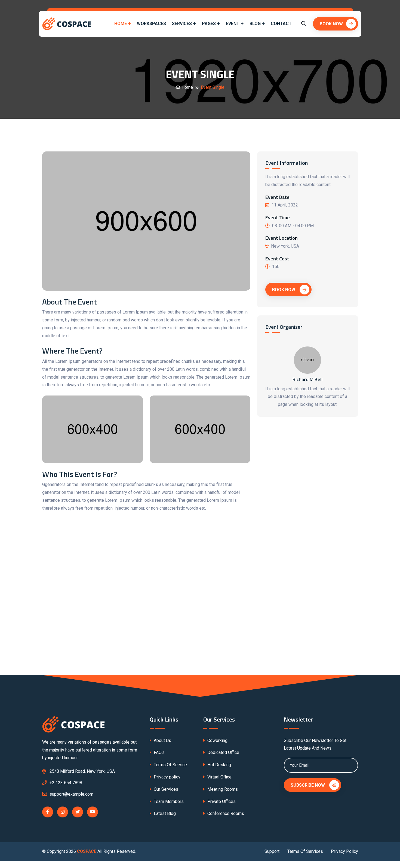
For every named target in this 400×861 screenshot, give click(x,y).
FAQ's (159, 752)
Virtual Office (219, 777)
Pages (209, 23)
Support (271, 851)
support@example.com (71, 794)
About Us (162, 740)
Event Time (277, 218)
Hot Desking (218, 764)
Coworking (216, 740)
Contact (281, 23)
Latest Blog (164, 813)
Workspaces (151, 23)
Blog (255, 23)
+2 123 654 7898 (66, 782)
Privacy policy (166, 777)
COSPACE (86, 851)
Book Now (331, 23)
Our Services (165, 789)
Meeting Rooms (222, 789)
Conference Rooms (225, 813)
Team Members (168, 801)
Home (120, 23)
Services (182, 23)
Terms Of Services (305, 851)
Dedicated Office (222, 752)
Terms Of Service (170, 764)
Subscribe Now (308, 785)
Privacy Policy (344, 851)
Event (232, 23)
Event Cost (277, 259)
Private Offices (221, 801)
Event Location (281, 238)
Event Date (277, 197)
